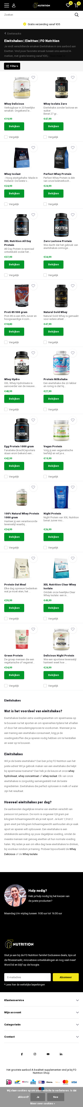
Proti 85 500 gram (15, 312)
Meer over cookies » (42, 1103)
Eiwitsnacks (14, 33)
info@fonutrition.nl (15, 923)
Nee (55, 1097)
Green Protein (13, 655)
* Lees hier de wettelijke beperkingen (24, 984)
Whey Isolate (30, 854)
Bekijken (14, 126)
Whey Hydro (12, 379)
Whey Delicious (14, 104)
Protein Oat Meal (15, 584)
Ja (37, 1097)
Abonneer (66, 977)
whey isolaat (50, 776)
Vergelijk (14, 137)
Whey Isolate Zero (55, 104)
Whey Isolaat (12, 174)
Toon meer (56, 55)
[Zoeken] (77, 15)
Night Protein (52, 513)
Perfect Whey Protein (57, 174)
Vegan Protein (53, 446)
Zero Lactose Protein (58, 241)
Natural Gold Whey (55, 312)
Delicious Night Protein (59, 655)
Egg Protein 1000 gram (19, 446)
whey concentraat (28, 776)
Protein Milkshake (55, 379)
